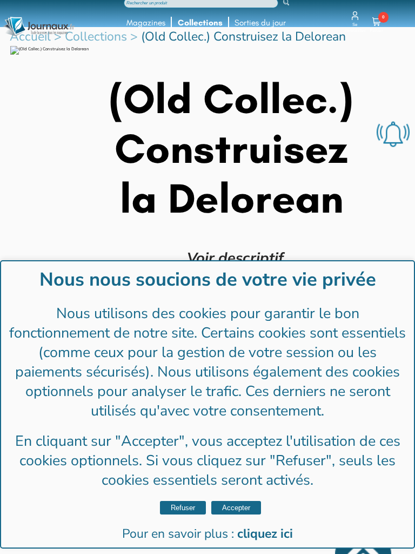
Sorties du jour (260, 23)
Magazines (145, 23)
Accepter (236, 508)
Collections (200, 23)
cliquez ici (265, 533)
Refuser (183, 508)
